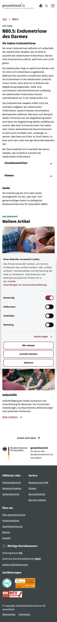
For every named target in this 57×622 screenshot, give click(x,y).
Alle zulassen (28, 345)
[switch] (49, 306)
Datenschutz (9, 614)
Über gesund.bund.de (13, 514)
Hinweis (9, 175)
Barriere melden (37, 500)
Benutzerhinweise (11, 488)
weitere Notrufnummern (15, 564)
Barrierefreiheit (36, 494)
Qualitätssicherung (12, 526)
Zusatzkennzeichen (16, 163)
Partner (6, 532)
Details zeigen (41, 336)
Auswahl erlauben (28, 354)
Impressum (24, 614)
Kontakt (6, 538)
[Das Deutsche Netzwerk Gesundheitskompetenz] (26, 583)
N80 (4, 19)
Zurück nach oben (27, 438)
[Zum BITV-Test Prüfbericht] (12, 594)
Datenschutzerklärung (34, 285)
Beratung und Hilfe (38, 482)
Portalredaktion (10, 520)
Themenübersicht (11, 482)
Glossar (32, 488)
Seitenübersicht (10, 494)
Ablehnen (28, 362)
